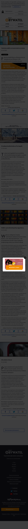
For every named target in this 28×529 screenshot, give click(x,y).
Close (25, 258)
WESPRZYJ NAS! (14, 267)
